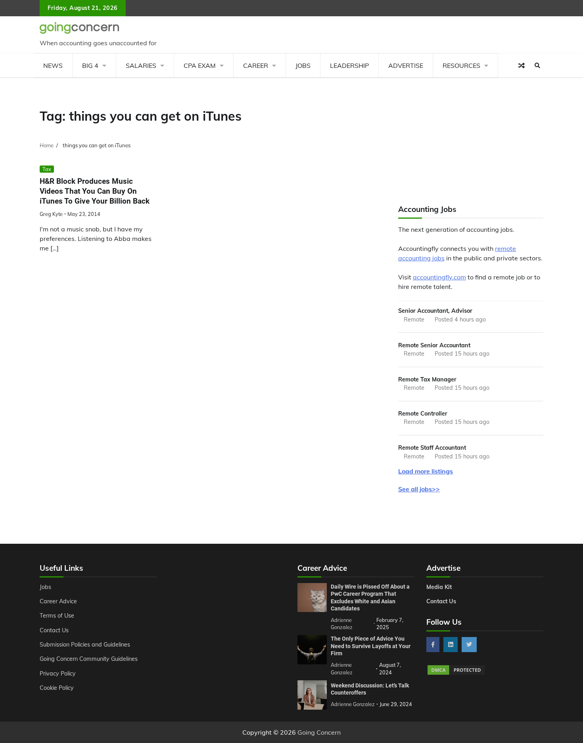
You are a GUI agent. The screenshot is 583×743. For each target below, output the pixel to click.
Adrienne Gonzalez (353, 704)
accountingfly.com (439, 277)
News (53, 65)
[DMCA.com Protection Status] (456, 674)
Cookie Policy (57, 687)
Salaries (141, 65)
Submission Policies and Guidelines (85, 644)
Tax (46, 169)
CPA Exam (200, 65)
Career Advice (58, 601)
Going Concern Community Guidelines (89, 658)
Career (255, 65)
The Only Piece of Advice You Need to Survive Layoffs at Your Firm (370, 645)
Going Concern (319, 732)
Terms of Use (57, 615)
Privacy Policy (58, 673)
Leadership (349, 65)
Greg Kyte (51, 214)
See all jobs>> (419, 489)
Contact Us (54, 630)
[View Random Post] (521, 65)
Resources (461, 65)
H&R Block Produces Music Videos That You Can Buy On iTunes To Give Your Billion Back (95, 191)
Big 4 (90, 65)
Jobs (303, 65)
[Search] (537, 65)
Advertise (405, 65)
